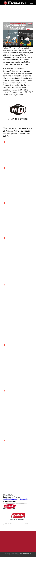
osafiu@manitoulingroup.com (16, 503)
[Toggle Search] (25, 3)
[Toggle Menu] (31, 3)
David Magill (8, 523)
